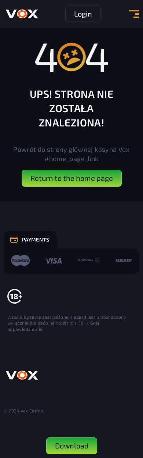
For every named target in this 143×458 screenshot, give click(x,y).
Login (83, 13)
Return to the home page (71, 177)
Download (71, 445)
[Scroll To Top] (130, 412)
